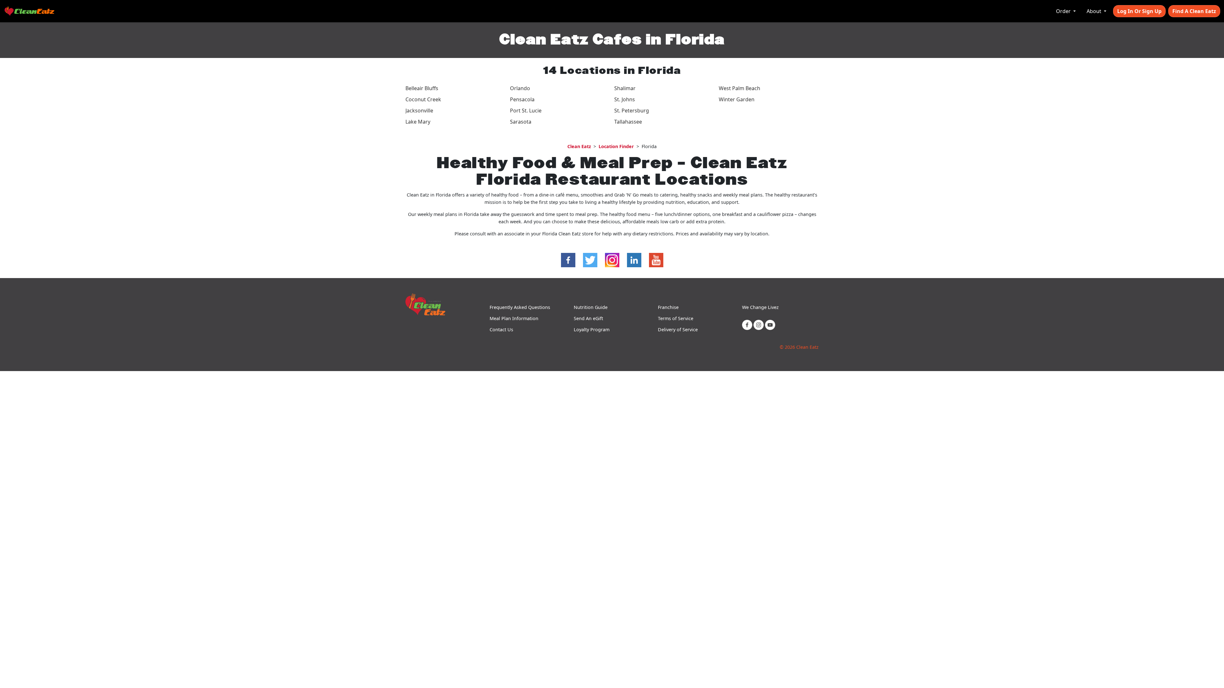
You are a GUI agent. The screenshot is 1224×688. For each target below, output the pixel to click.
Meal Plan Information (514, 318)
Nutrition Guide (591, 307)
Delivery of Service (678, 329)
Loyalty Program (591, 329)
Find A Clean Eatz (1194, 11)
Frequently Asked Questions (520, 307)
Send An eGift (588, 318)
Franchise (668, 307)
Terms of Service (675, 318)
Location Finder (616, 146)
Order (1064, 11)
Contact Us (501, 329)
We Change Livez (760, 307)
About (1095, 11)
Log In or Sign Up (1139, 11)
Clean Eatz (579, 146)
